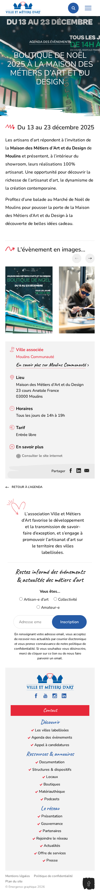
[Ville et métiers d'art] (23, 8)
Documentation (52, 762)
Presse (52, 860)
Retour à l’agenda (27, 487)
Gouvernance (52, 823)
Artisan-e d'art (36, 599)
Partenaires (52, 830)
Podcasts (51, 799)
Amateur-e (50, 607)
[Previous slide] (76, 258)
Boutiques (51, 784)
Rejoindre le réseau (52, 838)
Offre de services (52, 853)
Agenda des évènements (50, 42)
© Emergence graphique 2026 (25, 887)
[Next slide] (90, 258)
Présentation (51, 816)
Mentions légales (17, 876)
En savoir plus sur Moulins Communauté (51, 365)
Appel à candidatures (51, 744)
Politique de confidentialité (53, 876)
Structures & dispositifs (51, 769)
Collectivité (67, 599)
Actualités (52, 845)
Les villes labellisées (52, 730)
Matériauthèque (52, 791)
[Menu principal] (88, 8)
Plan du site (13, 881)
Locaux (52, 776)
